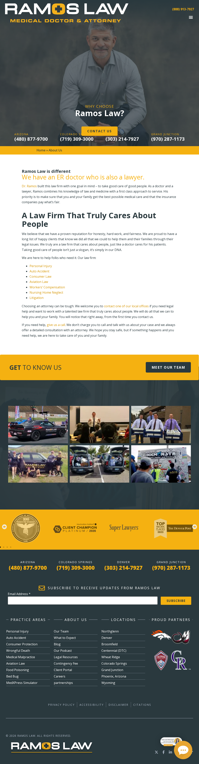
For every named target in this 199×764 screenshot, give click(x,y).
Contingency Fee (66, 663)
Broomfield (109, 644)
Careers (59, 676)
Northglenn (110, 631)
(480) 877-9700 (31, 139)
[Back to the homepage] (52, 751)
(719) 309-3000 (76, 139)
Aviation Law (39, 282)
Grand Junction (112, 670)
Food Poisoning (17, 670)
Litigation (37, 298)
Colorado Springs (114, 663)
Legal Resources (66, 657)
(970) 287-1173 (168, 139)
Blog (57, 644)
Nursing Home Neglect (47, 292)
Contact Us (99, 131)
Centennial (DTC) (113, 650)
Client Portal (63, 670)
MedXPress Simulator (22, 683)
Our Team (61, 631)
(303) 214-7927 (122, 139)
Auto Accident (39, 271)
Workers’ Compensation (47, 287)
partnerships (63, 683)
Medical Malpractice (20, 657)
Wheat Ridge (110, 657)
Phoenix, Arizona (113, 676)
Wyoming (108, 683)
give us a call (56, 325)
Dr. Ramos (29, 186)
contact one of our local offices (126, 306)
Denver (106, 638)
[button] (191, 17)
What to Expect (65, 638)
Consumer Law (40, 276)
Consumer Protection (22, 644)
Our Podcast (63, 650)
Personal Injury (41, 266)
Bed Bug (12, 676)
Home (41, 150)
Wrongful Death (18, 650)
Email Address (19, 593)
